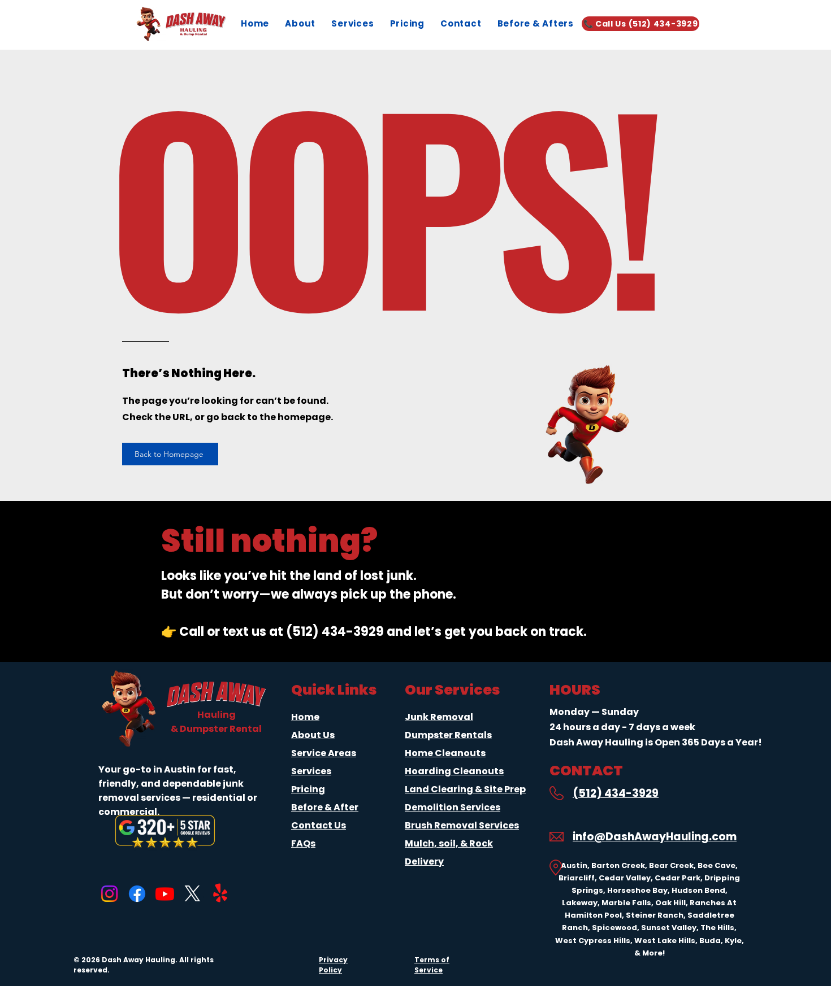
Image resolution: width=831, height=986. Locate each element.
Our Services (452, 690)
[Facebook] (137, 894)
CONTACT (586, 770)
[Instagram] (109, 894)
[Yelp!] (220, 894)
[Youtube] (165, 894)
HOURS (574, 690)
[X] (192, 894)
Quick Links (334, 690)
